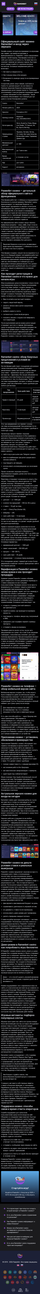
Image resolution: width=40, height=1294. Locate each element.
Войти (10, 9)
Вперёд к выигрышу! (20, 1193)
